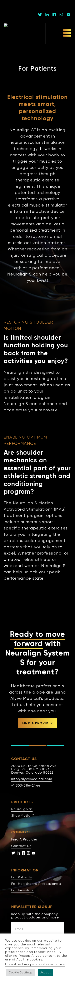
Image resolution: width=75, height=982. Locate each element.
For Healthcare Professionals (36, 884)
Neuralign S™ (21, 809)
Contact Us (21, 846)
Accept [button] (45, 972)
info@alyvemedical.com (31, 779)
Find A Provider (24, 839)
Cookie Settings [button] (20, 972)
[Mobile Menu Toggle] (67, 33)
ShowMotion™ (22, 815)
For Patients (21, 877)
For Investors (22, 890)
